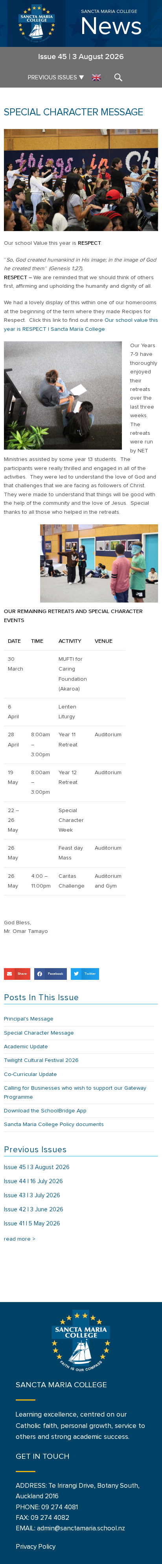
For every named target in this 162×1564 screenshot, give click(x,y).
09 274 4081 (59, 1507)
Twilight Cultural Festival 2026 (41, 1060)
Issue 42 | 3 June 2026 (33, 1209)
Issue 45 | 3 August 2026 (37, 1167)
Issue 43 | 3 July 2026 (32, 1195)
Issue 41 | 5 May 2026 (32, 1224)
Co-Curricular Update (30, 1074)
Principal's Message (28, 1019)
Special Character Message (39, 1033)
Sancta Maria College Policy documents (54, 1124)
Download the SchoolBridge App (45, 1111)
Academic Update (26, 1046)
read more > (19, 1239)
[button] (17, 974)
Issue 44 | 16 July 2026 (33, 1181)
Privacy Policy (35, 1547)
